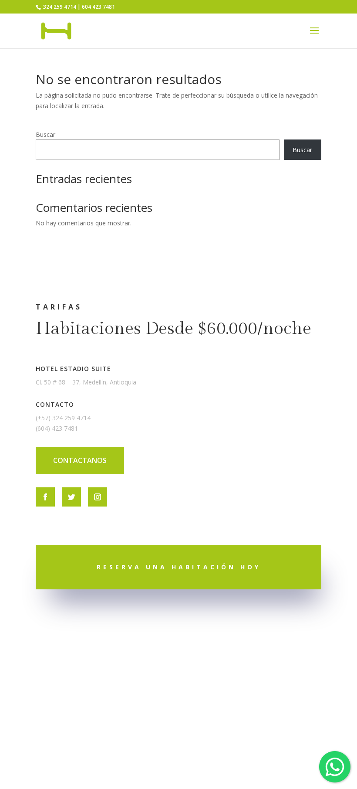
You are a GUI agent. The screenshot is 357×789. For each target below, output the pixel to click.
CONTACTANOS (80, 460)
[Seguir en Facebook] (45, 497)
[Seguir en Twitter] (71, 497)
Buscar (45, 134)
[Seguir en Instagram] (97, 497)
